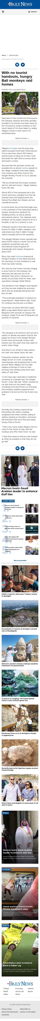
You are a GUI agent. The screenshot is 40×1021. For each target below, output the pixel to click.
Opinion (31, 988)
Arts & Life (13, 55)
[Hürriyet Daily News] (20, 4)
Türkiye (6, 988)
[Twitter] (23, 65)
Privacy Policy (7, 1009)
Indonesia (20, 256)
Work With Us (25, 1009)
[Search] (29, 12)
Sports (30, 991)
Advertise (5, 1015)
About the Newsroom (10, 1012)
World (5, 991)
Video (5, 994)
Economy (19, 988)
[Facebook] (17, 65)
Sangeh (14, 148)
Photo (18, 994)
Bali (16, 128)
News (4, 55)
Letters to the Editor (28, 1012)
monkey (25, 168)
